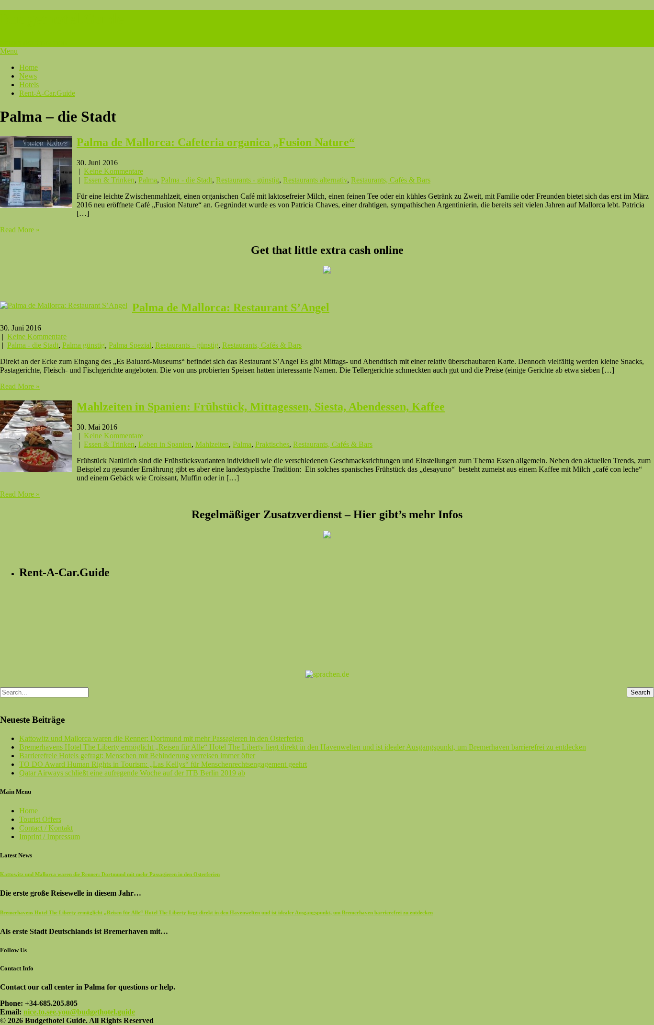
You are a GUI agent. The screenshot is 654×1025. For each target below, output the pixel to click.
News (28, 76)
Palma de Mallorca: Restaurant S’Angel (230, 307)
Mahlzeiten (212, 444)
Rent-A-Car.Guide (47, 93)
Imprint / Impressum (49, 836)
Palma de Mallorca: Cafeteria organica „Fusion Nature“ (216, 142)
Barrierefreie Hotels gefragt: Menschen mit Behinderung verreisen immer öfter (137, 756)
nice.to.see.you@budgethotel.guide (79, 1012)
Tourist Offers (40, 819)
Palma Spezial (130, 345)
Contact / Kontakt (46, 828)
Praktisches (272, 444)
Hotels (29, 84)
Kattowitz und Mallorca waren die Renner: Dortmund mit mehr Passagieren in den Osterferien (161, 738)
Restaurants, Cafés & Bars (390, 180)
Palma (147, 180)
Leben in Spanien (165, 444)
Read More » (20, 230)
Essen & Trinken (109, 180)
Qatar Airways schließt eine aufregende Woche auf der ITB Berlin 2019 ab (132, 773)
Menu (9, 51)
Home (28, 67)
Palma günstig (83, 345)
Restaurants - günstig (247, 180)
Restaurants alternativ (315, 180)
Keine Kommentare (113, 171)
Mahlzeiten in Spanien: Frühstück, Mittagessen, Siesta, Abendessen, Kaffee (261, 406)
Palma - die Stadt (186, 180)
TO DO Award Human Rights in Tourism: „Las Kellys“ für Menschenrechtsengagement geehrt (163, 764)
